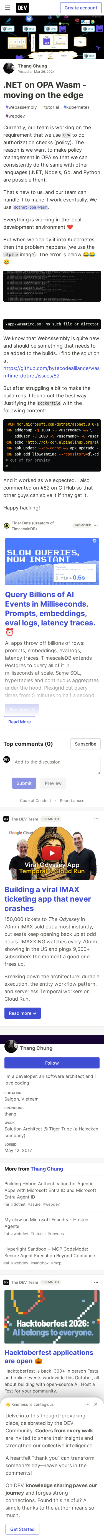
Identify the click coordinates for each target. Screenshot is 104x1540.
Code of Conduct (35, 800)
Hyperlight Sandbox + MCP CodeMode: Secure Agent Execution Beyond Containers (49, 1255)
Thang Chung (32, 66)
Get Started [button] (22, 1529)
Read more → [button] (23, 1013)
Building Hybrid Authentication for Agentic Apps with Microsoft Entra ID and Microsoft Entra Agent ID (49, 1194)
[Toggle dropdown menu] (95, 525)
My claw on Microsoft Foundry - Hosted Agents (45, 1226)
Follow (52, 1063)
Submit (24, 783)
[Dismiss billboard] (96, 1404)
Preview (53, 783)
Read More (19, 721)
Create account (81, 8)
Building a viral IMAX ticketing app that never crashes (47, 899)
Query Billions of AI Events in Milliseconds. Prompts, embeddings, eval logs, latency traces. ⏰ (50, 613)
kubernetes (77, 107)
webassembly (21, 107)
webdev (15, 116)
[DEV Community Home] (22, 7)
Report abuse (72, 800)
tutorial (50, 107)
